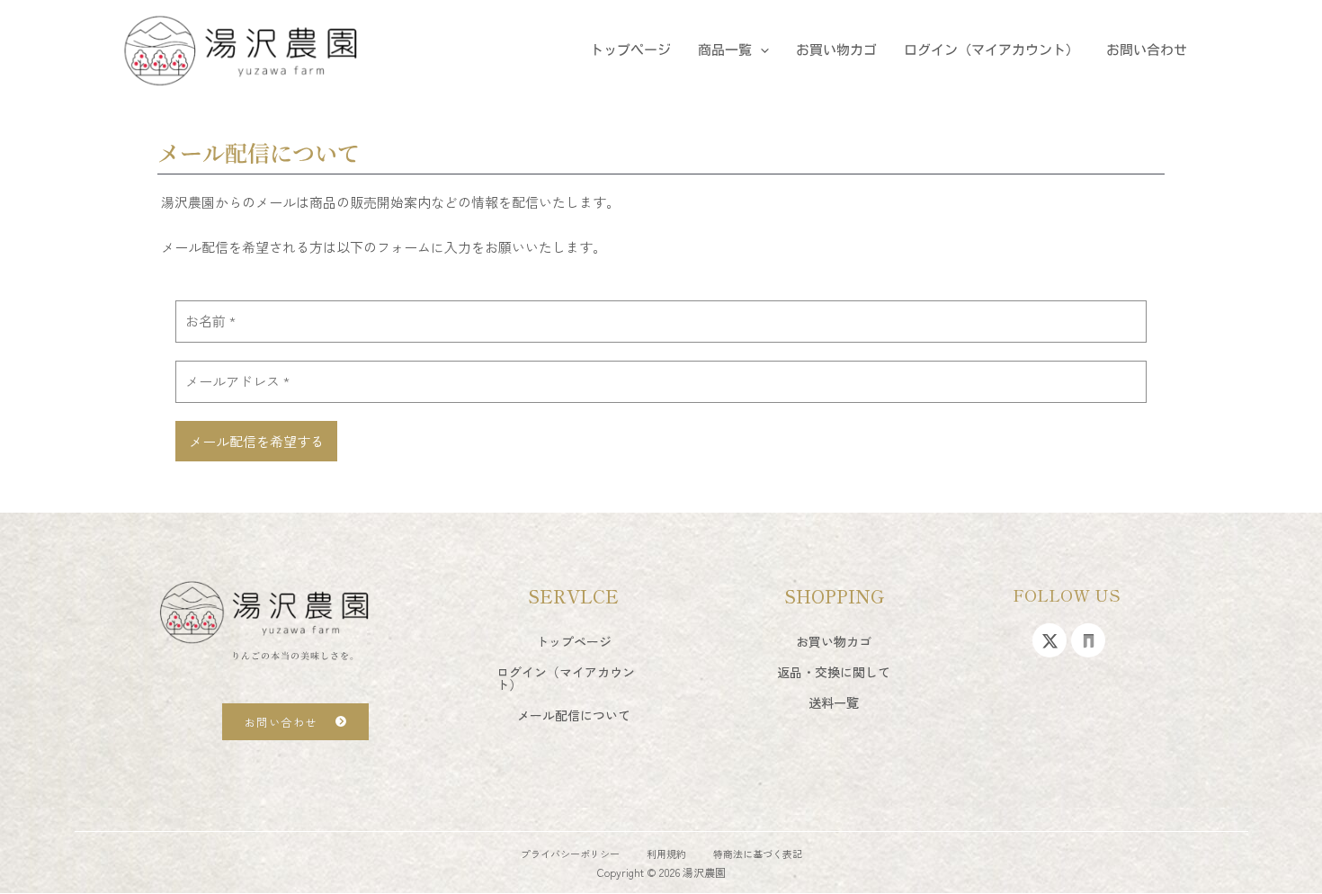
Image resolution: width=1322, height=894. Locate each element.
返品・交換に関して (833, 672)
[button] (760, 50)
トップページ (630, 50)
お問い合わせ (1146, 50)
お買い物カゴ (836, 50)
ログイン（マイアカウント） (991, 50)
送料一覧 (833, 702)
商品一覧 (725, 50)
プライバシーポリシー (570, 853)
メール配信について (573, 715)
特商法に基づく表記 (757, 853)
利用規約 (666, 853)
